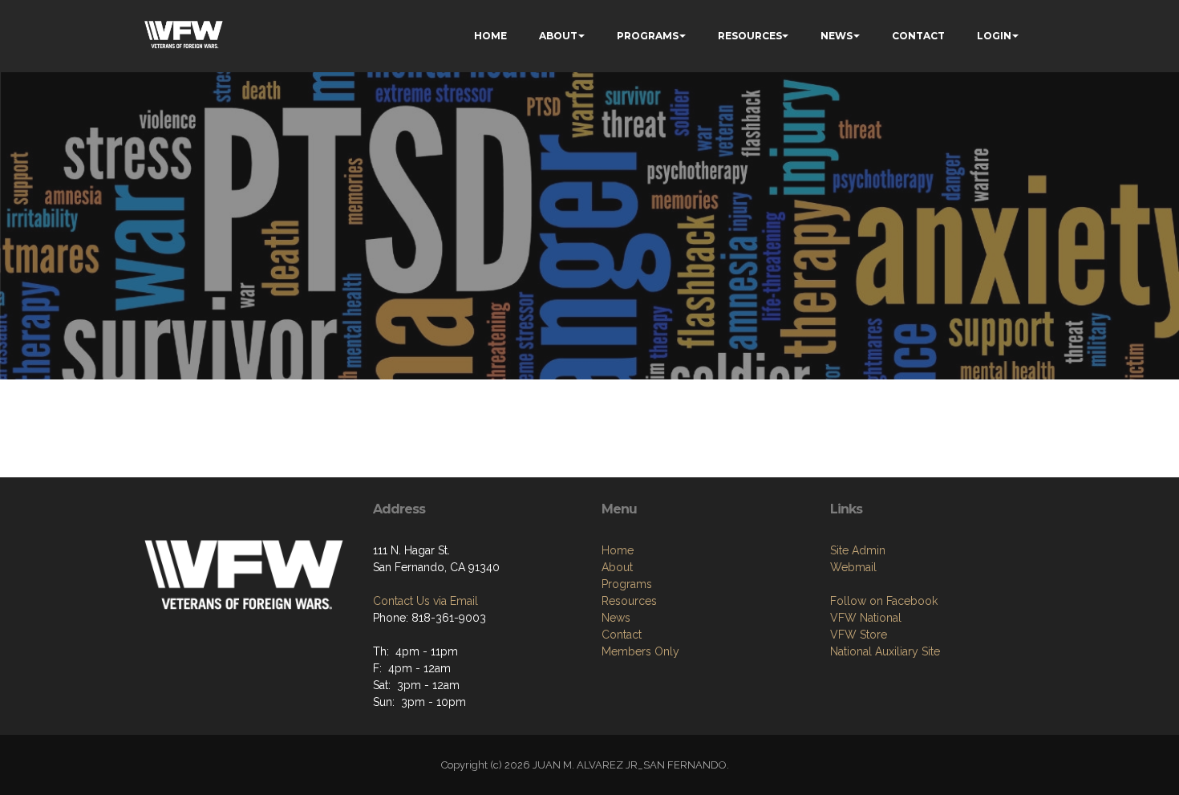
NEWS (836, 36)
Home (618, 550)
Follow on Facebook (884, 600)
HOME (490, 36)
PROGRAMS (648, 36)
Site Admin (857, 550)
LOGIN (994, 36)
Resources (629, 600)
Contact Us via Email (425, 600)
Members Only (640, 651)
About (617, 567)
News (616, 617)
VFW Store (858, 634)
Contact (622, 634)
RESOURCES (750, 36)
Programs (627, 584)
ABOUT (558, 36)
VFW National (865, 617)
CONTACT (918, 36)
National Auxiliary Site (885, 651)
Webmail (853, 567)
